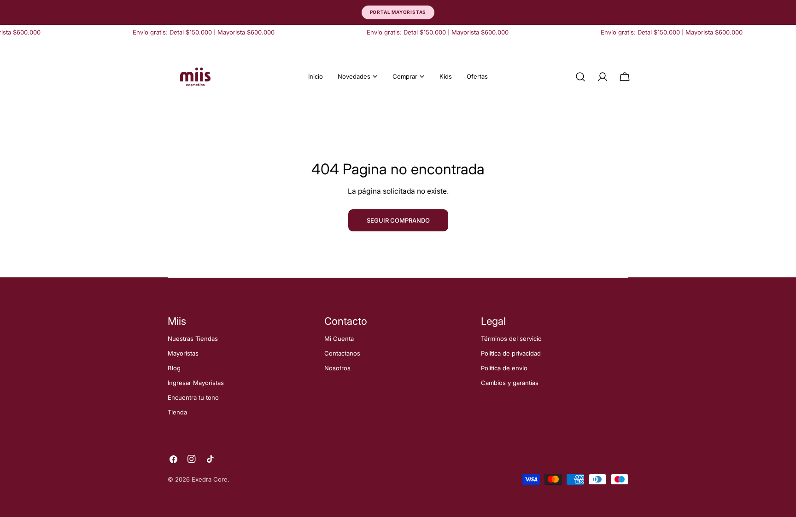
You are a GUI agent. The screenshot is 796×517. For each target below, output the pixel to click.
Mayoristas (183, 353)
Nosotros (337, 368)
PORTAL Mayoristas (398, 12)
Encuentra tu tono (193, 397)
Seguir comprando (398, 220)
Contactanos (342, 353)
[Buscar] (580, 77)
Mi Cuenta (339, 338)
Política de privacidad (511, 353)
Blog (174, 368)
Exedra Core (210, 479)
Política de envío (504, 368)
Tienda (177, 412)
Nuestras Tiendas (193, 338)
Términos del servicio (511, 338)
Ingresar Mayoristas (196, 382)
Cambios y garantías (509, 382)
